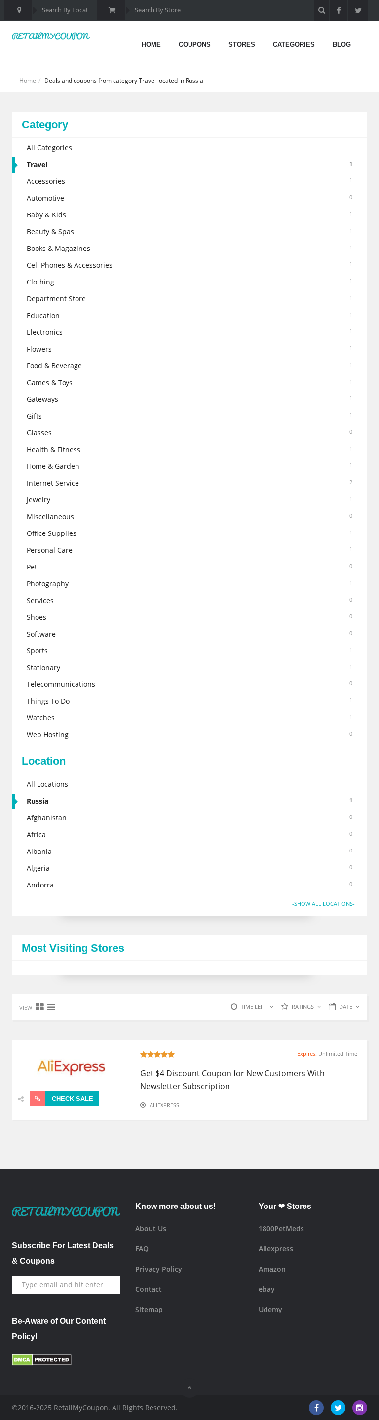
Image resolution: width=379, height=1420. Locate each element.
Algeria (189, 868)
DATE (345, 1006)
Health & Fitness (189, 449)
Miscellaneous (189, 516)
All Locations (47, 784)
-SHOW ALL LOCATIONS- (323, 903)
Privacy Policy (158, 1269)
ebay (267, 1289)
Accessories (189, 181)
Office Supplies (189, 533)
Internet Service (189, 483)
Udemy (270, 1309)
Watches (189, 717)
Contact (148, 1289)
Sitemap (149, 1309)
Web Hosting (189, 734)
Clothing (189, 281)
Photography (189, 583)
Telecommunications (189, 684)
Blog (342, 44)
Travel (189, 164)
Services (189, 600)
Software (189, 634)
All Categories (49, 147)
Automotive (189, 198)
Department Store (189, 298)
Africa (189, 834)
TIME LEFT (253, 1006)
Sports (189, 650)
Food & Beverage (189, 365)
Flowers (189, 349)
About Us (150, 1228)
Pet (189, 566)
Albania (189, 851)
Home (151, 44)
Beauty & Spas (189, 231)
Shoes (189, 617)
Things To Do (189, 701)
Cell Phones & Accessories (189, 265)
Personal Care (189, 550)
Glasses (189, 432)
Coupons (195, 44)
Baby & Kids (189, 214)
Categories (294, 44)
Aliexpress (164, 1105)
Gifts (189, 416)
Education (189, 315)
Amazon (272, 1269)
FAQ (142, 1248)
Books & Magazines (189, 248)
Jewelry (189, 499)
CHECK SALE (71, 1098)
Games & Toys (189, 382)
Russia (189, 801)
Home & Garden (189, 466)
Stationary (189, 667)
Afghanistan (189, 817)
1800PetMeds (281, 1228)
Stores (241, 44)
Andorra (189, 884)
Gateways (189, 399)
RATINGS (303, 1006)
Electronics (189, 332)
